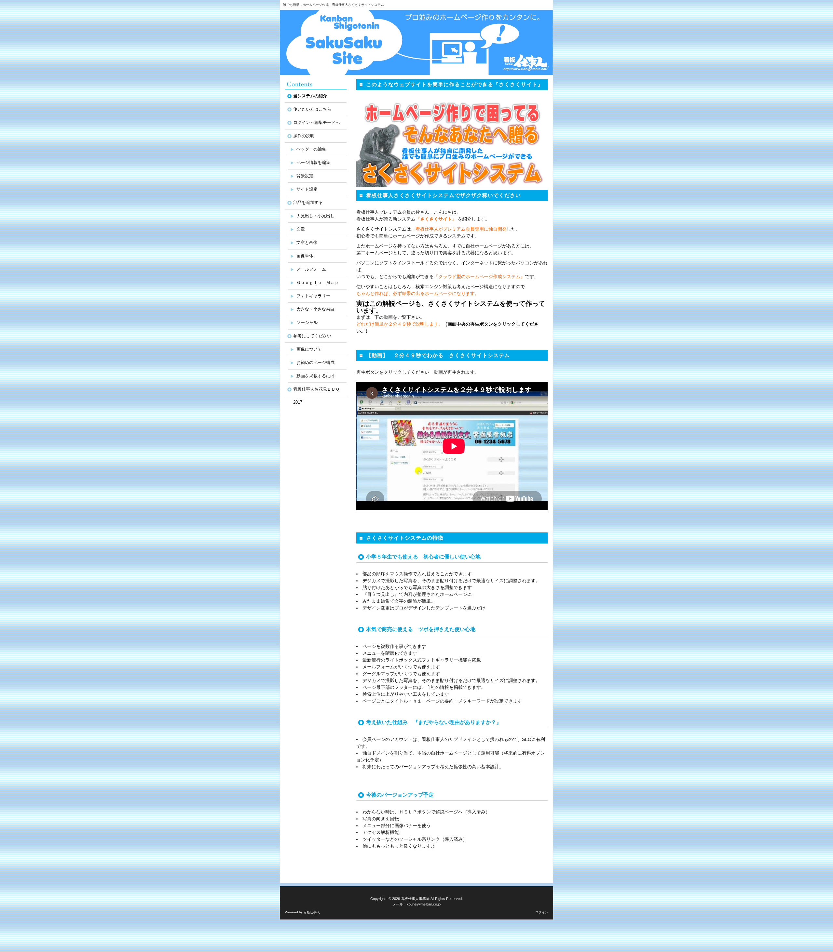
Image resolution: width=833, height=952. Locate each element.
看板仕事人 (312, 912)
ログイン (541, 912)
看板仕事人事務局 (415, 899)
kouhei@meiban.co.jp (424, 904)
